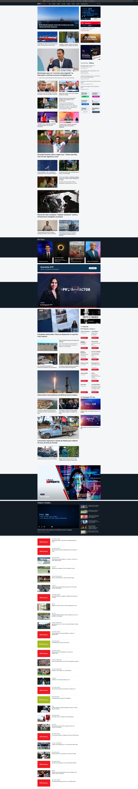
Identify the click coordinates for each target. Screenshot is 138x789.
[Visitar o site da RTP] (44, 1)
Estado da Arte (84, 363)
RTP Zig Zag (79, 1)
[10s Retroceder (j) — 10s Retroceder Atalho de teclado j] (41, 526)
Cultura (63, 3)
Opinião (68, 3)
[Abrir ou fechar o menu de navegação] (100, 4)
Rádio (64, 1)
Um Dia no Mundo (95, 351)
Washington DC (95, 363)
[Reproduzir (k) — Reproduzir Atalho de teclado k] (39, 526)
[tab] (86, 19)
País (50, 3)
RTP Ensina (85, 1)
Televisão (59, 1)
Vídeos (73, 3)
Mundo (58, 3)
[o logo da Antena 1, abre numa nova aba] (83, 23)
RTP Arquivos (91, 1)
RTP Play (68, 1)
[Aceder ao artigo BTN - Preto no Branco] (91, 316)
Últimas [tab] (91, 63)
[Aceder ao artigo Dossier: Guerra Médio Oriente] (91, 38)
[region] (91, 25)
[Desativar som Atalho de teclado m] (44, 526)
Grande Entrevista (83, 352)
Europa (53, 3)
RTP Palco (73, 1)
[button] (98, 3)
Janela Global (84, 373)
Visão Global (94, 341)
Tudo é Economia (85, 331)
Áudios (77, 3)
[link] (58, 18)
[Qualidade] (74, 526)
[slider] (62, 527)
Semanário (83, 384)
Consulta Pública (95, 384)
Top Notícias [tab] (84, 63)
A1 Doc (93, 373)
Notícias (48, 1)
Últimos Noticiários (85, 30)
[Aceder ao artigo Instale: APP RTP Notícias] (91, 52)
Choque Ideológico (83, 342)
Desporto (54, 1)
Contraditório (94, 331)
